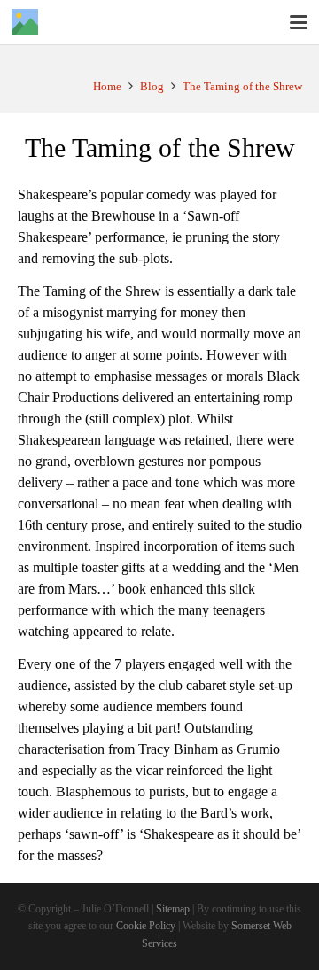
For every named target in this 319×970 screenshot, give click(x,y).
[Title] (25, 22)
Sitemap (173, 909)
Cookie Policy (145, 926)
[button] (299, 22)
